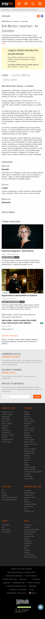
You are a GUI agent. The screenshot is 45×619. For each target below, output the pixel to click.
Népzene (5, 428)
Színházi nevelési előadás (33, 472)
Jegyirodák (6, 583)
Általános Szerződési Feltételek (21, 569)
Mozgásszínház (29, 451)
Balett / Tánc (28, 419)
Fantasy (27, 552)
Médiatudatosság (18, 583)
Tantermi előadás (30, 467)
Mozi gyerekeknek (30, 557)
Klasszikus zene (7, 412)
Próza (26, 446)
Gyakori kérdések (31, 576)
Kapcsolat (23, 579)
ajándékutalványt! (11, 357)
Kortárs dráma (29, 442)
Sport (5, 521)
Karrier (31, 589)
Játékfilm (27, 545)
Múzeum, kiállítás (32, 486)
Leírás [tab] (5, 75)
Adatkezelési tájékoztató (14, 576)
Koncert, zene (8, 408)
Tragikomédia (28, 478)
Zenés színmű (29, 430)
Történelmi (27, 490)
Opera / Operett (7, 423)
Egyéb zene (6, 416)
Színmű (26, 433)
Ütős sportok (6, 529)
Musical (26, 416)
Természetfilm (29, 555)
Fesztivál (6, 486)
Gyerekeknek (28, 506)
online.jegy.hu (9, 373)
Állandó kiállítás (29, 493)
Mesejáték (27, 423)
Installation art (29, 511)
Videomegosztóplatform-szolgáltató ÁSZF (21, 572)
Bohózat (27, 460)
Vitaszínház (28, 476)
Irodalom (27, 456)
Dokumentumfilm (30, 532)
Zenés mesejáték (30, 449)
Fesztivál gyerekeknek (9, 500)
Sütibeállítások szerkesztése (16, 593)
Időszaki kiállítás (30, 497)
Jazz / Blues (6, 419)
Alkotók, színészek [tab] (21, 75)
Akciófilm (27, 550)
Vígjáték (27, 414)
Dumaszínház (6, 326)
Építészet (27, 502)
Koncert (4, 493)
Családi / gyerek (7, 414)
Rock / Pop (5, 421)
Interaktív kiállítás (30, 504)
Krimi (26, 462)
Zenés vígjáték (29, 439)
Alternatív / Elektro (8, 435)
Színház (28, 408)
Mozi (26, 521)
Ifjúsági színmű (29, 453)
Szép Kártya (36, 579)
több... (4, 43)
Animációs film (29, 536)
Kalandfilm (27, 541)
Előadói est (28, 437)
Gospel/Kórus (6, 433)
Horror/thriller (28, 534)
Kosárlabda (5, 525)
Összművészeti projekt (9, 497)
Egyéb (26, 412)
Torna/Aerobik (6, 532)
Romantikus (28, 543)
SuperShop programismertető (16, 586)
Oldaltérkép (32, 586)
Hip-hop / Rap (6, 442)
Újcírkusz (27, 458)
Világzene (5, 426)
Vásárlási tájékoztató (10, 579)
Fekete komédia (29, 469)
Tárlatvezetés (28, 495)
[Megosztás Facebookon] (41, 16)
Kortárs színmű (29, 428)
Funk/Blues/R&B (7, 439)
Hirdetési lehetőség (33, 583)
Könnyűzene (6, 430)
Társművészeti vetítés (31, 529)
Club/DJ (4, 437)
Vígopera (27, 474)
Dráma (26, 426)
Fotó (25, 509)
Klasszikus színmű (30, 444)
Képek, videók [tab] (10, 80)
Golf (3, 527)
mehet (37, 397)
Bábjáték (27, 435)
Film (3, 490)
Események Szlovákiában (18, 589)
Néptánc (27, 465)
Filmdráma (27, 525)
